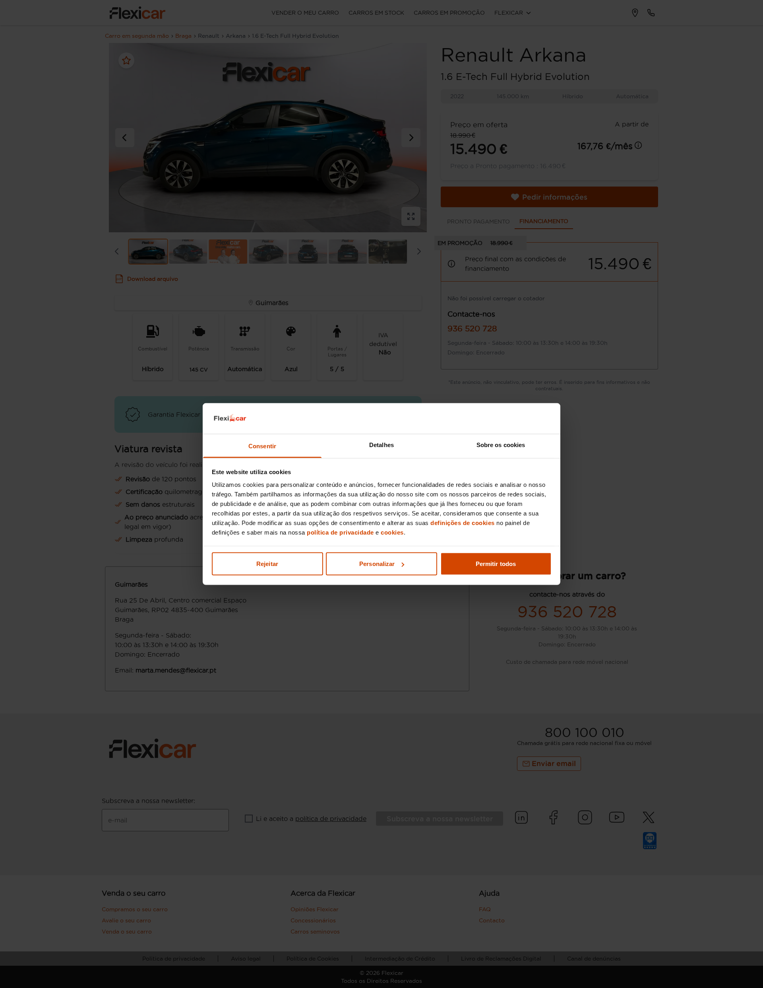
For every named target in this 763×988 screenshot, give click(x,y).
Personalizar (377, 563)
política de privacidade (340, 532)
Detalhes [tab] (381, 444)
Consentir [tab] (262, 445)
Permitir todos (496, 563)
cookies (392, 532)
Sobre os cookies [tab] (500, 444)
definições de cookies (462, 522)
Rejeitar (267, 563)
